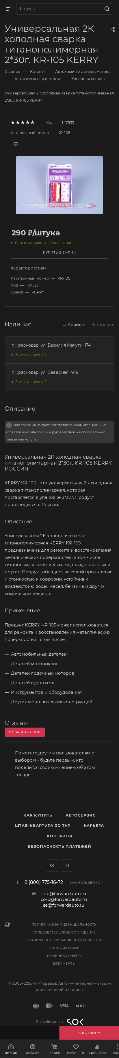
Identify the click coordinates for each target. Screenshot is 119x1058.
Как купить (37, 815)
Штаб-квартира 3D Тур (42, 825)
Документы (64, 964)
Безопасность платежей (59, 846)
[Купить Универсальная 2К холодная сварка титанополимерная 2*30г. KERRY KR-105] (59, 184)
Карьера (94, 825)
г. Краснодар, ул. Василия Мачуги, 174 (51, 345)
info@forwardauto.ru (63, 893)
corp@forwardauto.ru (64, 899)
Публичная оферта (64, 956)
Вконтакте (52, 865)
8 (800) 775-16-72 (44, 882)
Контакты (59, 836)
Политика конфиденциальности (64, 925)
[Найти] (106, 9)
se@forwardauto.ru (63, 905)
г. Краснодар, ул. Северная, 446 (45, 372)
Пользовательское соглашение (64, 932)
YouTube (67, 865)
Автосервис (81, 815)
